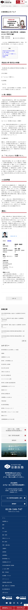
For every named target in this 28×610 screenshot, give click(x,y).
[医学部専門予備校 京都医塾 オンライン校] (21, 598)
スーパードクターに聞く (6, 379)
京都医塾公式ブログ (16, 6)
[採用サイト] (14, 450)
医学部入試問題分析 (5, 393)
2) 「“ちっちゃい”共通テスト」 (9, 53)
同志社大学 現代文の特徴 (8, 50)
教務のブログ (4, 415)
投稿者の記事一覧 (13, 236)
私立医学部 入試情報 (5, 364)
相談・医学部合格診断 (14, 435)
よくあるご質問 (5, 568)
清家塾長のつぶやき (5, 357)
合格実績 (4, 551)
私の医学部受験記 (5, 404)
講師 (3, 524)
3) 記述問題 (5, 55)
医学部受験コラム (6, 558)
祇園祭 (2, 353)
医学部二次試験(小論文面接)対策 (8, 382)
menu (26, 2)
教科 (3, 528)
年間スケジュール (6, 538)
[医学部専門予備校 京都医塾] (6, 2)
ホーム (3, 518)
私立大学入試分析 (5, 368)
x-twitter (17, 603)
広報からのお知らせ (5, 371)
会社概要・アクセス (6, 575)
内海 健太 (9, 240)
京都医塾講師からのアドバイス (8, 386)
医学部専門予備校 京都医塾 (6, 6)
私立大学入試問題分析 (20, 38)
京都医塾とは (5, 521)
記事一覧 (14, 298)
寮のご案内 (4, 541)
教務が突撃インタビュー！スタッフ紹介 (9, 411)
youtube (6, 603)
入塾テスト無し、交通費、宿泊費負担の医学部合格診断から (14, 429)
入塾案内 (4, 548)
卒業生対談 (3, 400)
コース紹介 (4, 531)
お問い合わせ (5, 592)
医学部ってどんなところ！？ (7, 408)
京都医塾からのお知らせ (6, 397)
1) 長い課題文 (5, 52)
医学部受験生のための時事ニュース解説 (9, 349)
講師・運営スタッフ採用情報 (8, 585)
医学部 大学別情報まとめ (7, 360)
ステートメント (5, 579)
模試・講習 (4, 534)
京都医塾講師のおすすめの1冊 (7, 419)
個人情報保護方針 (6, 589)
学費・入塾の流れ (6, 545)
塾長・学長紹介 (5, 572)
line (10, 603)
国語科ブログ (4, 390)
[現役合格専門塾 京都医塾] (7, 598)
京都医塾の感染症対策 (7, 582)
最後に (4, 56)
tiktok (21, 603)
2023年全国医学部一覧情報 (8, 565)
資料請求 (14, 440)
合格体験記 (4, 555)
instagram (14, 603)
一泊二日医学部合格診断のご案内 (14, 498)
